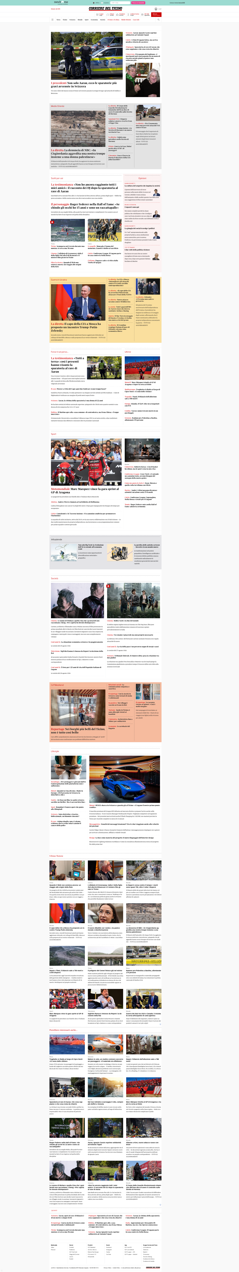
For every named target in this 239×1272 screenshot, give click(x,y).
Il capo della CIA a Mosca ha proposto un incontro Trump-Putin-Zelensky (76, 327)
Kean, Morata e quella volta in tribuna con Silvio (141, 484)
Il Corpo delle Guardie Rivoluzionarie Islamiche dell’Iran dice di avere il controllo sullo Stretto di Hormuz (120, 110)
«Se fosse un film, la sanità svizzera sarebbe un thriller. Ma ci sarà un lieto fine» (68, 801)
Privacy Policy (107, 1267)
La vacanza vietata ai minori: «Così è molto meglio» (145, 704)
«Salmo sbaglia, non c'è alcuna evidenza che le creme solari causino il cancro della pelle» (66, 823)
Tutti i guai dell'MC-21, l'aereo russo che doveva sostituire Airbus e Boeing (120, 309)
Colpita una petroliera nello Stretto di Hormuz (118, 139)
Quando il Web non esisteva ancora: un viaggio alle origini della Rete (66, 264)
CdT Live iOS (128, 1247)
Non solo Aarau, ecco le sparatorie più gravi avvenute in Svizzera (84, 84)
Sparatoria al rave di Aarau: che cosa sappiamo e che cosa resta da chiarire (143, 48)
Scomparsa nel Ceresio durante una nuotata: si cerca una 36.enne (67, 247)
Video (52, 1247)
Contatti (71, 1247)
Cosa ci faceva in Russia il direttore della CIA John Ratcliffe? (119, 158)
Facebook (109, 1247)
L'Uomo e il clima (113, 20)
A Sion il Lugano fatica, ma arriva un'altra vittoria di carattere (142, 41)
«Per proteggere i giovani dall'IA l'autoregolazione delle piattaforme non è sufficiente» (68, 784)
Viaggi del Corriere (74, 1254)
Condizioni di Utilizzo (149, 1259)
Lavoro (71, 1257)
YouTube (108, 1254)
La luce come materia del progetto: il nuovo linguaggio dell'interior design (121, 838)
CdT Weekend (91, 1247)
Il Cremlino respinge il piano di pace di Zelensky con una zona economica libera (119, 328)
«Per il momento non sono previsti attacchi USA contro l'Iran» (148, 125)
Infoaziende (91, 1257)
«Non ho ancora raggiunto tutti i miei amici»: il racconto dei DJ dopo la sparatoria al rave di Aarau (84, 188)
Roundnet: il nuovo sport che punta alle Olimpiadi (67, 808)
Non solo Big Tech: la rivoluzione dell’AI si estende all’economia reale (91, 547)
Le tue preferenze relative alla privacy (131, 1267)
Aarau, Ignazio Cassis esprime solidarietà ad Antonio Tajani (141, 34)
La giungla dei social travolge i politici (140, 228)
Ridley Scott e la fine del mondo (123, 621)
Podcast (53, 1250)
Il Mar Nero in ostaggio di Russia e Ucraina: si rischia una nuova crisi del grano (120, 318)
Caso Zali (136, 20)
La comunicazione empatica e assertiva (118, 687)
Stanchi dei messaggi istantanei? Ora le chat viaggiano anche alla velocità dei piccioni (124, 825)
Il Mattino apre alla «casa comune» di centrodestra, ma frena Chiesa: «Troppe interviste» (85, 413)
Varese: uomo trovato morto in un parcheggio (141, 412)
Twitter (108, 1252)
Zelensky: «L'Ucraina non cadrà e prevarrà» (145, 299)
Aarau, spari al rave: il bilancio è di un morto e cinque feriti (67, 1217)
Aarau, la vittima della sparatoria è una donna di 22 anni (77, 401)
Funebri (71, 1259)
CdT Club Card (73, 1252)
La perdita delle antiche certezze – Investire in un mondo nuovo (147, 546)
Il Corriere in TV (92, 1254)
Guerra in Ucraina (59, 279)
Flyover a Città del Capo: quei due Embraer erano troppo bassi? (78, 389)
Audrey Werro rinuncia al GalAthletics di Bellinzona (75, 502)
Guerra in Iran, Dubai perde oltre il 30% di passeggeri (119, 148)
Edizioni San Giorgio (93, 1252)
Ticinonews (146, 1254)
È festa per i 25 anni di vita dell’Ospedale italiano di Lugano (76, 668)
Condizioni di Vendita (148, 1261)
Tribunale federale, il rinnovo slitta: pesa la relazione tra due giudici (133, 657)
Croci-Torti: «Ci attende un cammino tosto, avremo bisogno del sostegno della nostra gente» (142, 476)
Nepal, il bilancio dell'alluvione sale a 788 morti (141, 398)
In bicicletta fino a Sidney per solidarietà (120, 720)
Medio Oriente (126, 20)
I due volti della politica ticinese (137, 250)
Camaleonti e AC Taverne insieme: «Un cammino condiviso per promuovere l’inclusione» (83, 515)
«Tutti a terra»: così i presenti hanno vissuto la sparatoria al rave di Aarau (67, 364)
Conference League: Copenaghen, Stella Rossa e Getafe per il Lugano (140, 498)
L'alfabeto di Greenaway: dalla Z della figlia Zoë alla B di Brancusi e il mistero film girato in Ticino (67, 255)
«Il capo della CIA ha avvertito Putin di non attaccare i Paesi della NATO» (120, 293)
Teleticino (145, 1250)
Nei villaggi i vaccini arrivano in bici (118, 704)
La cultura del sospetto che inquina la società (142, 186)
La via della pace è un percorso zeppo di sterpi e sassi (133, 647)
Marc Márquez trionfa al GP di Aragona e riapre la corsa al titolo (140, 383)
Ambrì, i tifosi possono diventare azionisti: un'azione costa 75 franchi (141, 491)
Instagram (109, 1250)
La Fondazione (147, 1247)
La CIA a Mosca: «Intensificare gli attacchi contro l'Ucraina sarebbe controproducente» (118, 282)
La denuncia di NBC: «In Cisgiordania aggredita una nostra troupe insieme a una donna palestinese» (78, 153)
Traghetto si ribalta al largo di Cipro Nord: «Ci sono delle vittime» (142, 390)
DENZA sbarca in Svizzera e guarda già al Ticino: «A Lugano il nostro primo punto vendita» (124, 806)
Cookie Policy (116, 1267)
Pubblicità (72, 1250)
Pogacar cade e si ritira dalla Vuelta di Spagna (103, 262)
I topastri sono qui (132, 207)
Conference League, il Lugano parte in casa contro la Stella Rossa (104, 254)
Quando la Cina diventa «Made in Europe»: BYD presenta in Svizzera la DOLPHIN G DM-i (67, 793)
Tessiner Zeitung (147, 1257)
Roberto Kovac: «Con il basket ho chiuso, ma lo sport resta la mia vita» (141, 468)
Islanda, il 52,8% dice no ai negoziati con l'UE (142, 405)
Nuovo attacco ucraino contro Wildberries (119, 301)
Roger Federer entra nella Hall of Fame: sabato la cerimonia (141, 506)
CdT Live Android (129, 1250)
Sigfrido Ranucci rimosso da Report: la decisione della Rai (77, 652)
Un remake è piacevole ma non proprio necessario (130, 635)
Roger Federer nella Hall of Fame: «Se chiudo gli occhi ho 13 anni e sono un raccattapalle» (85, 205)
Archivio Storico (92, 1250)
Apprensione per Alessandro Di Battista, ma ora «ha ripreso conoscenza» (142, 1224)
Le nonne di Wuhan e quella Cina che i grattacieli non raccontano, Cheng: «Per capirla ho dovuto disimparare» (75, 622)
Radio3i (145, 1252)
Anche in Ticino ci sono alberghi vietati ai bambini (119, 712)
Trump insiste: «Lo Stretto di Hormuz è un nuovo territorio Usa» (120, 130)
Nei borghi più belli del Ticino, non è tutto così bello (78, 730)
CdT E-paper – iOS (130, 1252)
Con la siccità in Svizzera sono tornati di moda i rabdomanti (120, 696)
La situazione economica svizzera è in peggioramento (77, 642)
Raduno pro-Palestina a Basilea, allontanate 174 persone (141, 419)
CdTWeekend (57, 685)
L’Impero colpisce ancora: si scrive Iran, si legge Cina (120, 121)
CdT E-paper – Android (131, 1254)
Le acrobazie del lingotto (119, 727)
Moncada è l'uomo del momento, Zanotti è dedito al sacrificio (103, 247)
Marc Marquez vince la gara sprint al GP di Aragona (85, 490)
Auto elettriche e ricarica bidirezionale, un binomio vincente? (65, 815)
